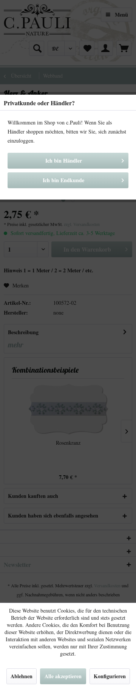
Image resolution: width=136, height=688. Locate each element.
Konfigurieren (110, 676)
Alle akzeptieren (63, 676)
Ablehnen (21, 676)
